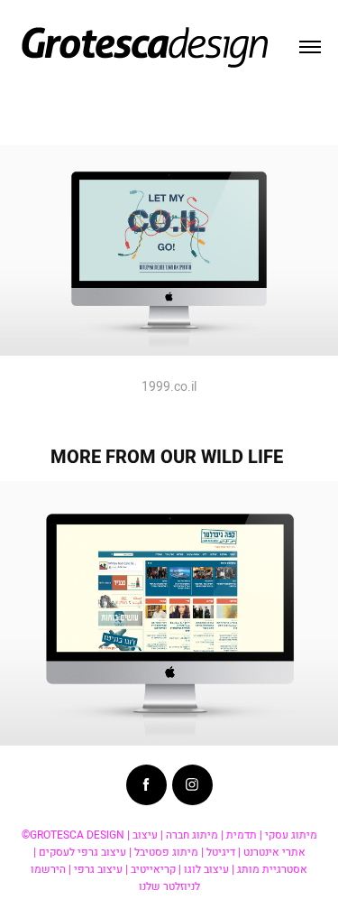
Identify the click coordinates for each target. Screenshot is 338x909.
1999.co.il (169, 386)
